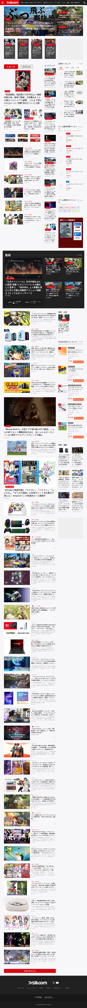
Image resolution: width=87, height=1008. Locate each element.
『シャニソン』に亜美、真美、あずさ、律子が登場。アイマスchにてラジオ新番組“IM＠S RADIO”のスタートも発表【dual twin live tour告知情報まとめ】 (43, 920)
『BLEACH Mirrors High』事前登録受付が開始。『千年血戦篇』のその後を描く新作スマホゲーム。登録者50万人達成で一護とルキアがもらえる (43, 747)
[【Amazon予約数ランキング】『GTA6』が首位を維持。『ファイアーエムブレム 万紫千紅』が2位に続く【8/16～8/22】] (17, 715)
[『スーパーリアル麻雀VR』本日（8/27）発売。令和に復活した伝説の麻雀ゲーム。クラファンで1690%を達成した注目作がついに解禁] (79, 112)
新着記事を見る (30, 971)
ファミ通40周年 (37, 537)
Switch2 (27, 2)
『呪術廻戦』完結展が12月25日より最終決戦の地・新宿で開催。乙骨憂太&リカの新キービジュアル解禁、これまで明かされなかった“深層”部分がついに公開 (23, 98)
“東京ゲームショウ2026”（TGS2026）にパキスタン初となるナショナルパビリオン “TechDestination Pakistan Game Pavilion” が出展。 (43, 701)
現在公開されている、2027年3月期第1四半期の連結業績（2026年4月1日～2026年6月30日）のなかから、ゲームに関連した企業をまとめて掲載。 (43, 632)
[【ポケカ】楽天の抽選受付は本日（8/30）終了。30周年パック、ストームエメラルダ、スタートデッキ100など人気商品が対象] (13, 206)
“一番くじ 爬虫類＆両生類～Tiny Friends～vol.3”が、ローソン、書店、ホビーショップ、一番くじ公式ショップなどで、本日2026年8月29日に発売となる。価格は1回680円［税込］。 (43, 908)
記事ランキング (64, 64)
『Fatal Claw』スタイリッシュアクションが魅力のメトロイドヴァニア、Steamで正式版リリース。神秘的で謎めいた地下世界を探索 (43, 592)
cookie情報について (57, 988)
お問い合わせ (21, 988)
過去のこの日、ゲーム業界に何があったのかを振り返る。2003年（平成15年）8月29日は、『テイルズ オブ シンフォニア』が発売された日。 (43, 890)
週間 (72, 67)
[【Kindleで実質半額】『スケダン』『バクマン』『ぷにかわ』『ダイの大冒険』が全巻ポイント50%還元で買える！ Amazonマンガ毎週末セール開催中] (30, 472)
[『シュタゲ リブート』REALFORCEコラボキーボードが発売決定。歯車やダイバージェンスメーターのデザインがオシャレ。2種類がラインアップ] (17, 784)
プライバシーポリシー (32, 988)
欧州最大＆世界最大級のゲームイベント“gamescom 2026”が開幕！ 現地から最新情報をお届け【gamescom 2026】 (50, 170)
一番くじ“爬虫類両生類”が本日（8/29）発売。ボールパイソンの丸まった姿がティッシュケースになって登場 (69, 94)
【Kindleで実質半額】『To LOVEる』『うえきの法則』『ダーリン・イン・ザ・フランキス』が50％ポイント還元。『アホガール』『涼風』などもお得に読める (43, 868)
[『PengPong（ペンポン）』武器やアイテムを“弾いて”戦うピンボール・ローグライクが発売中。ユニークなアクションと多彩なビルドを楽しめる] (17, 577)
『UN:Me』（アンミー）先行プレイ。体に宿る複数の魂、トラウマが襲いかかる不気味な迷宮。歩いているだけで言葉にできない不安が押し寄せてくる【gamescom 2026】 (50, 103)
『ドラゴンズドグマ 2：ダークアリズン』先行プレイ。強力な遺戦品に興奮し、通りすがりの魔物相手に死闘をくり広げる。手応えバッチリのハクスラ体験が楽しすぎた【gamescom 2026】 (50, 192)
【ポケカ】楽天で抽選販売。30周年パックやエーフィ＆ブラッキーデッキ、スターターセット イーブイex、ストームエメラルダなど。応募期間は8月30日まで (63, 482)
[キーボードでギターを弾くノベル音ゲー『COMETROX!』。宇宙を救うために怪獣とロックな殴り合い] (13, 192)
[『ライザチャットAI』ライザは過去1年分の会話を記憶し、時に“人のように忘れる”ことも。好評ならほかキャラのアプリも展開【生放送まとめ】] (50, 71)
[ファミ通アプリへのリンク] (38, 997)
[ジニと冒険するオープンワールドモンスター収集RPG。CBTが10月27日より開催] (17, 819)
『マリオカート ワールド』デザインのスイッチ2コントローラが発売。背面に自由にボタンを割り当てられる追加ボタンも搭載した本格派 (43, 506)
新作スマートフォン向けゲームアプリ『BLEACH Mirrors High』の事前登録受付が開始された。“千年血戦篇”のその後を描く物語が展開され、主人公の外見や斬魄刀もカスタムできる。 (43, 753)
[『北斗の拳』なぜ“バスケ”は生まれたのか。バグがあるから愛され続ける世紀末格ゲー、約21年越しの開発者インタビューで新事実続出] (50, 42)
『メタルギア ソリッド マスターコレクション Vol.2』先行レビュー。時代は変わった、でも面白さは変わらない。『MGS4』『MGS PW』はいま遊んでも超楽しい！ (77, 459)
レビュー (8, 19)
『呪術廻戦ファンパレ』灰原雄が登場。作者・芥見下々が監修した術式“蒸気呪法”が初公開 (12, 124)
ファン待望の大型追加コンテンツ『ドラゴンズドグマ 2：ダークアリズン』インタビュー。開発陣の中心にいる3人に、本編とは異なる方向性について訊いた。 (43, 684)
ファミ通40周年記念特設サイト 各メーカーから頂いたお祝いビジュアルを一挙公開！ (43, 541)
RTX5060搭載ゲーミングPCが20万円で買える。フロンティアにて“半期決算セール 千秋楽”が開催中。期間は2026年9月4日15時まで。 (43, 338)
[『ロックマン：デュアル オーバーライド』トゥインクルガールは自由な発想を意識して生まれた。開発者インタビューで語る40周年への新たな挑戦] (17, 664)
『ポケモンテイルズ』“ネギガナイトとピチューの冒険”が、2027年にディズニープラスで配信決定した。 (43, 855)
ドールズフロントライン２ (66, 320)
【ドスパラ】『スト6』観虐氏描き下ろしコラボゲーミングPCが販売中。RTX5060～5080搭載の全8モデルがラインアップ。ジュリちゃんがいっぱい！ (33, 165)
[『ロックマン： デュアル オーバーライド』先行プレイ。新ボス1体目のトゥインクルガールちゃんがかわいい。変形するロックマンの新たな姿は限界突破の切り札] (50, 227)
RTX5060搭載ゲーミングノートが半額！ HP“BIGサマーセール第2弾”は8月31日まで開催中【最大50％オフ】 (43, 644)
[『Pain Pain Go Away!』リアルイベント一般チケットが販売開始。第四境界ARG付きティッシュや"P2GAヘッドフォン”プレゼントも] (17, 836)
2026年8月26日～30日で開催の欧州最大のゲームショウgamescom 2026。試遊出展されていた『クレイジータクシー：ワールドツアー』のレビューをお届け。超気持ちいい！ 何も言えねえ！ (43, 563)
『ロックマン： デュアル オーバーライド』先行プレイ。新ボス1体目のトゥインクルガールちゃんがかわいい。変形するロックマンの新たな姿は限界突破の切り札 (50, 237)
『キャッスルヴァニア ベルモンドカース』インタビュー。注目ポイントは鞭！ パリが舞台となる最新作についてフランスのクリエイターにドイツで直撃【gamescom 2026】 (23, 50)
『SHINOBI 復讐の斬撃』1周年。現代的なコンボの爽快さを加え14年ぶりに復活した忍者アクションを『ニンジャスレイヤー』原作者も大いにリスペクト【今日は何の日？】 (43, 954)
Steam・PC (67, 211)
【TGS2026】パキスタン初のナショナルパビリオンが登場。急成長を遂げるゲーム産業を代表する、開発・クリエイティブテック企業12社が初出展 (43, 696)
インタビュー (62, 27)
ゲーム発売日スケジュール (67, 201)
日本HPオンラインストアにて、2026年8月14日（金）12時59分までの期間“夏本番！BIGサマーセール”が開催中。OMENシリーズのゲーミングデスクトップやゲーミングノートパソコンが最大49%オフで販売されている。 (43, 649)
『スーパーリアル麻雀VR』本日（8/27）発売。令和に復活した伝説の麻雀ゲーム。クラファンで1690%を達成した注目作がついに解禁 (69, 113)
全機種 (61, 207)
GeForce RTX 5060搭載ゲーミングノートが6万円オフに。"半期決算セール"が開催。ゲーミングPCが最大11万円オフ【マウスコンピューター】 (43, 384)
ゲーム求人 (57, 2)
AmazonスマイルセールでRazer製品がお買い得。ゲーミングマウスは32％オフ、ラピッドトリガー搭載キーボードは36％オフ (43, 523)
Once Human (37, 726)
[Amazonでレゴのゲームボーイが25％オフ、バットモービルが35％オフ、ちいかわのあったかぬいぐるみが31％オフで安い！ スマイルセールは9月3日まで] (13, 219)
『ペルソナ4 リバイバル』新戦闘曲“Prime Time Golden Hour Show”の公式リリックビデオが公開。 (43, 320)
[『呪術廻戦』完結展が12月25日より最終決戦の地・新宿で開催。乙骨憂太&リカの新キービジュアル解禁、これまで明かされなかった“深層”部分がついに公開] (23, 81)
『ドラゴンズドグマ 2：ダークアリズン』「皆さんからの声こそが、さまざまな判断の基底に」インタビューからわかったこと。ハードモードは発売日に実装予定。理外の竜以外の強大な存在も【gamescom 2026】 (69, 31)
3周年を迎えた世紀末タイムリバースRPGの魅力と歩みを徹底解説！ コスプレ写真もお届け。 (43, 610)
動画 (68, 2)
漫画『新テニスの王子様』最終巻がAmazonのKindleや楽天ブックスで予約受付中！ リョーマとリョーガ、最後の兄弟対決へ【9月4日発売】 (43, 350)
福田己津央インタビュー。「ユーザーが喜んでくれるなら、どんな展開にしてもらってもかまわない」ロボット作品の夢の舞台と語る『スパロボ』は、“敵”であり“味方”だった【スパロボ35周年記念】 (77, 482)
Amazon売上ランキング (67, 342)
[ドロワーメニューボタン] (2, 2)
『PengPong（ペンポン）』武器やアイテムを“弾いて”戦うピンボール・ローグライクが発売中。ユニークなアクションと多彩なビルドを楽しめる (43, 575)
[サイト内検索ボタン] (84, 2)
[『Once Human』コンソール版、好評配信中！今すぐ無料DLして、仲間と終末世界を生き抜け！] (17, 733)
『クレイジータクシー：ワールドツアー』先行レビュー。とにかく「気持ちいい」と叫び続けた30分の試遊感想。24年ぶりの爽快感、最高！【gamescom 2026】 (30, 27)
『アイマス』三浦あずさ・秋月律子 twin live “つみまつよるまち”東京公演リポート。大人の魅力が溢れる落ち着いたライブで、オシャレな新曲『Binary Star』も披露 (43, 937)
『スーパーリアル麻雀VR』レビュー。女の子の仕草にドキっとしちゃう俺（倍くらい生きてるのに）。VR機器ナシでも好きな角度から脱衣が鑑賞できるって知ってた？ (77, 504)
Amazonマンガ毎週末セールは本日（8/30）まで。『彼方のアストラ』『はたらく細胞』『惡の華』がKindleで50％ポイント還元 (33, 125)
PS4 (60, 211)
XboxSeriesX (75, 211)
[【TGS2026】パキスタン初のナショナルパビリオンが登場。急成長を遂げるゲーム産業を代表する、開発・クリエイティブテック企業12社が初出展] (17, 698)
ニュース (63, 2)
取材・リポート (63, 12)
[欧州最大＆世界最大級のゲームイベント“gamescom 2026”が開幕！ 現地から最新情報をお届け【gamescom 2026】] (50, 160)
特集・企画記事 (75, 2)
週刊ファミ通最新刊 (67, 220)
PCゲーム (40, 2)
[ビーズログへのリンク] (49, 997)
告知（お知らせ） (36, 829)
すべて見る (80, 63)
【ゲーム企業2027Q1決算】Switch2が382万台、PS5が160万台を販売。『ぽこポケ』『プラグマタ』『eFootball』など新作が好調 (43, 627)
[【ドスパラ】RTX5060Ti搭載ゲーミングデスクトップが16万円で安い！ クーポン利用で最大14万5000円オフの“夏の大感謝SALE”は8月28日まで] (63, 450)
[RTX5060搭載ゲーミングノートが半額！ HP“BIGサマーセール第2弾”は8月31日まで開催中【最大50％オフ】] (17, 646)
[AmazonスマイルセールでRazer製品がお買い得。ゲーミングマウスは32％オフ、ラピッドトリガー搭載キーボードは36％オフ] (17, 526)
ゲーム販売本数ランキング (67, 127)
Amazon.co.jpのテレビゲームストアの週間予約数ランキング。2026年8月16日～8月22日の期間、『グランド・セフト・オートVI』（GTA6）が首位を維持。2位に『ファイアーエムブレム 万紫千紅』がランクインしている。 (43, 718)
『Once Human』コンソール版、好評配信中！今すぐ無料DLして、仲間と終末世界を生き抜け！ (43, 730)
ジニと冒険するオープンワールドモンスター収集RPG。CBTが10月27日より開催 (43, 817)
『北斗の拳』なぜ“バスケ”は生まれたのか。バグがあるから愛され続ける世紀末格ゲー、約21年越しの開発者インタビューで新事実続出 (50, 50)
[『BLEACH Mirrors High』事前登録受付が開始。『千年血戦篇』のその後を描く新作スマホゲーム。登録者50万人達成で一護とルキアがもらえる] (17, 750)
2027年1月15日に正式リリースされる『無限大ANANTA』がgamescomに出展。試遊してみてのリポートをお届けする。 (43, 804)
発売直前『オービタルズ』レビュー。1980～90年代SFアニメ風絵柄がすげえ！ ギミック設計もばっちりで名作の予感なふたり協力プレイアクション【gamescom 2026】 (9, 50)
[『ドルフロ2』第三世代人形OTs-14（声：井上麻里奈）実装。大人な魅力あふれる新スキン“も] (63, 317)
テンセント (33, 820)
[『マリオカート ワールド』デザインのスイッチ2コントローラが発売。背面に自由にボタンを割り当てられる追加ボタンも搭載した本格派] (17, 508)
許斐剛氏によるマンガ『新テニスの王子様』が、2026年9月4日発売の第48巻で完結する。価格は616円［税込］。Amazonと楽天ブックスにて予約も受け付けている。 (43, 355)
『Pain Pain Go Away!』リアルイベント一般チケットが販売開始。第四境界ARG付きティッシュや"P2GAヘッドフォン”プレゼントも (43, 833)
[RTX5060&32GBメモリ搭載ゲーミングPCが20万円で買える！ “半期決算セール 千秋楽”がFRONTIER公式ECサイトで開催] (17, 335)
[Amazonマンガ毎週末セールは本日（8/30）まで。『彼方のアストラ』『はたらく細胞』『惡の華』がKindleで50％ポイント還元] (33, 114)
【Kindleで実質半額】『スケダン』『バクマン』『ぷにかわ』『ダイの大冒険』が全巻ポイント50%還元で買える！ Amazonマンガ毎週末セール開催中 (29, 493)
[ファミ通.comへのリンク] (12, 3)
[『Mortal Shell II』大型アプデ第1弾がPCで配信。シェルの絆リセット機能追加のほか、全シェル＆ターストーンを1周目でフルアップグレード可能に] (30, 411)
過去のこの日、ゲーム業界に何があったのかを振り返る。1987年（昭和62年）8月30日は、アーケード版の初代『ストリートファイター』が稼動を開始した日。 (43, 451)
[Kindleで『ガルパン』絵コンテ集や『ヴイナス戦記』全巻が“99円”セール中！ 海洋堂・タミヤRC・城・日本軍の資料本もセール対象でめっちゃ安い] (13, 179)
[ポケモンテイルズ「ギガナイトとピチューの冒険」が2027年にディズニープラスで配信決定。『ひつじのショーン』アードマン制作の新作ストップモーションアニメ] (17, 853)
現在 (61, 67)
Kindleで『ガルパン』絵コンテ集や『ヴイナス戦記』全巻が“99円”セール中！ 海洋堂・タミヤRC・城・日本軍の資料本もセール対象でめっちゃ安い (32, 178)
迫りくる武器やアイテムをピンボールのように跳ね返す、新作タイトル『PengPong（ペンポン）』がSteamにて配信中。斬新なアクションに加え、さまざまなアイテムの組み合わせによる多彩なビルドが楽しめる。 (43, 580)
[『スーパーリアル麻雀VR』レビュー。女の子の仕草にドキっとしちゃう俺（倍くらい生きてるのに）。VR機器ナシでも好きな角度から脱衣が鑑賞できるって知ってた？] (77, 495)
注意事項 (48, 988)
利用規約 (42, 988)
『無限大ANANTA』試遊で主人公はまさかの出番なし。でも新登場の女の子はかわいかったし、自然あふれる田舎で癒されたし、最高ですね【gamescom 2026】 (70, 16)
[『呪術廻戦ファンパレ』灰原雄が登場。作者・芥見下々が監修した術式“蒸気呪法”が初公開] (13, 114)
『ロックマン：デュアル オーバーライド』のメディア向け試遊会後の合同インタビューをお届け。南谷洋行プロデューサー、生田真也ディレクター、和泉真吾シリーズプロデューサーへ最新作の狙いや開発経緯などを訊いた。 (43, 666)
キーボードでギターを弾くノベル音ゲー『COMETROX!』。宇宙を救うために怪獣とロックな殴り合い (32, 192)
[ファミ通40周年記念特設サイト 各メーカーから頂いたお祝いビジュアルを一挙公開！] (17, 543)
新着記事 (26, 66)
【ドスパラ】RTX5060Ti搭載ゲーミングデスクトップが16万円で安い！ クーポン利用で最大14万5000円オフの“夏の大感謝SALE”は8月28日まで (63, 459)
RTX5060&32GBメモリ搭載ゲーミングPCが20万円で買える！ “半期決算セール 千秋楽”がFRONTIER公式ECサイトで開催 (43, 333)
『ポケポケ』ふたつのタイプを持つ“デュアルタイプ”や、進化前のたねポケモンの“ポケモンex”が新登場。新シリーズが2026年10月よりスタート (43, 764)
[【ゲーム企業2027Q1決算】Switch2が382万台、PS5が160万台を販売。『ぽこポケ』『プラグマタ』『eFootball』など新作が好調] (17, 629)
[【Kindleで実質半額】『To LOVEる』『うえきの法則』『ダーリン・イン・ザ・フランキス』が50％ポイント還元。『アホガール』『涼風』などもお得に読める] (17, 870)
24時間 (67, 67)
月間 (77, 67)
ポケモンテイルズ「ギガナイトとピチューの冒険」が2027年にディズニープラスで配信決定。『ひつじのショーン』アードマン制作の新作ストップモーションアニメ (43, 851)
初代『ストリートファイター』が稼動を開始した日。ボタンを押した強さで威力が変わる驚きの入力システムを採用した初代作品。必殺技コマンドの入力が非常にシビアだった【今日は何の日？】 (43, 445)
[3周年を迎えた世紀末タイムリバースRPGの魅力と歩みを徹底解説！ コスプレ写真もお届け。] (17, 612)
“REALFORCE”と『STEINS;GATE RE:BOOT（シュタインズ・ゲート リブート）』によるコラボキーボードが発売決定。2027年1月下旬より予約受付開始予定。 (43, 787)
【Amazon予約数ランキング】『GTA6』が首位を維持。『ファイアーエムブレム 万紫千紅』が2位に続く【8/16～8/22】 (43, 713)
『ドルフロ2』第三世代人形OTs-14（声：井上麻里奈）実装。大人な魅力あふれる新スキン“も (63, 327)
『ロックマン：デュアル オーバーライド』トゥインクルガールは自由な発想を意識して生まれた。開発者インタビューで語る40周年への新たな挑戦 (43, 661)
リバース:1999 (37, 606)
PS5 (35, 2)
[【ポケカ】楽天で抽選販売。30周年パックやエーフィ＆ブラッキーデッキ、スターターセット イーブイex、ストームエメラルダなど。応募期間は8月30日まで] (63, 473)
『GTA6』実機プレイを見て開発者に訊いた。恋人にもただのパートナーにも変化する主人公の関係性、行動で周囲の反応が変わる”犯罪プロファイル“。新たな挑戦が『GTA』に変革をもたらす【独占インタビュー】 (37, 50)
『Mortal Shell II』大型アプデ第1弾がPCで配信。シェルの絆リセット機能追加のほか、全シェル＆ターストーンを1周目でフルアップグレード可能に (29, 432)
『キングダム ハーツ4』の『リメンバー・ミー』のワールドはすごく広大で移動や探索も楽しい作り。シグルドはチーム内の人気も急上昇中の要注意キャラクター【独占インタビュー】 (50, 125)
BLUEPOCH (34, 614)
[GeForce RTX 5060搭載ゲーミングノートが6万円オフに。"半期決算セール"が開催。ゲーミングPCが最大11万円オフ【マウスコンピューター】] (17, 387)
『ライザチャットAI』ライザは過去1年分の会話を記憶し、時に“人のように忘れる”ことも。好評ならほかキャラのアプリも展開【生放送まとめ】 (50, 81)
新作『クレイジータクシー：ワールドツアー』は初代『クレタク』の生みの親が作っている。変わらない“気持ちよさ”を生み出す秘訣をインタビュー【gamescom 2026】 (53, 293)
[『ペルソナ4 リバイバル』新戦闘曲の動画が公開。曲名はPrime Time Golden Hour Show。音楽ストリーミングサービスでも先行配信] (79, 83)
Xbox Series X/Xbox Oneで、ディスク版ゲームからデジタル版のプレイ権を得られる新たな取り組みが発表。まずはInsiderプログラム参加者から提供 (50, 148)
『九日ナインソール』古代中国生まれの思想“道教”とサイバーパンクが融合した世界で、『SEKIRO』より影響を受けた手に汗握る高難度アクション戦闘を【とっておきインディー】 (33, 152)
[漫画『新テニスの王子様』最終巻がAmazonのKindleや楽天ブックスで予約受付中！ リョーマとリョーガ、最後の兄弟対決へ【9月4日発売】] (17, 352)
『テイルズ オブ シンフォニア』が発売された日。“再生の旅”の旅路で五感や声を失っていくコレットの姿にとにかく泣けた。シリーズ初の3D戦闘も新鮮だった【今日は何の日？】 (43, 885)
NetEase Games (35, 734)
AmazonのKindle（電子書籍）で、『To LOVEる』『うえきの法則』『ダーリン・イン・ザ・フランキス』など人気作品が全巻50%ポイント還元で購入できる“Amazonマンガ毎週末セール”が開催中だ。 (43, 873)
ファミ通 (33, 545)
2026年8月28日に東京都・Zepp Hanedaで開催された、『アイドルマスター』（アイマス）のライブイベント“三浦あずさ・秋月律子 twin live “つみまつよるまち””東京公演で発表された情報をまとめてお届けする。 (43, 925)
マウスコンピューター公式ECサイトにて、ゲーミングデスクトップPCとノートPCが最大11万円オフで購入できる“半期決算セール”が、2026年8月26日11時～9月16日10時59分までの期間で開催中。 (43, 390)
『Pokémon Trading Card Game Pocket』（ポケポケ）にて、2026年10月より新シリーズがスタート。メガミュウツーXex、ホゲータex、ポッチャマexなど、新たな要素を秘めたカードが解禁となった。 (43, 770)
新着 (22, 2)
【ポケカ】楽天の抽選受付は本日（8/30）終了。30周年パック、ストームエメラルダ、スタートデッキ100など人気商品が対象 (33, 205)
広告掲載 (67, 988)
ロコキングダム (37, 812)
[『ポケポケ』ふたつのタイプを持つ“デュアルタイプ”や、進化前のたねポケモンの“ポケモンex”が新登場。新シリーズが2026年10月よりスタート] (17, 767)
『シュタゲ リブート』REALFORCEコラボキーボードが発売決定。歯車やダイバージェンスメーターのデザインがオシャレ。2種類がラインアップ (43, 782)
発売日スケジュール (49, 2)
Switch (31, 2)
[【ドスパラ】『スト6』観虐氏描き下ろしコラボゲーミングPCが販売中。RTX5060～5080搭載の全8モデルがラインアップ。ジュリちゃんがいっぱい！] (13, 166)
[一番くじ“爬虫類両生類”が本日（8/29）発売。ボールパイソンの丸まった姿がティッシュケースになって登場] (79, 92)
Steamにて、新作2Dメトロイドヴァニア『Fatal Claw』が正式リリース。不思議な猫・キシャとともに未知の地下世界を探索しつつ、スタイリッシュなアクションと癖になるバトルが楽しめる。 (43, 597)
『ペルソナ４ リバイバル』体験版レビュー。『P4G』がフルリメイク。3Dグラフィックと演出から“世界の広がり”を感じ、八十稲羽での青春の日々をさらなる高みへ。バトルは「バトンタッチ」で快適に (50, 214)
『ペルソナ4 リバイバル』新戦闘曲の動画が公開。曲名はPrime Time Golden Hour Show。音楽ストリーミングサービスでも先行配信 (69, 84)
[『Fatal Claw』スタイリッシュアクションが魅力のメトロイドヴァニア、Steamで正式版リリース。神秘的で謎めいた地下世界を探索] (17, 595)
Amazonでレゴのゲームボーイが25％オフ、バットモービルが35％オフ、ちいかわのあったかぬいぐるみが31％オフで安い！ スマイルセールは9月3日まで (33, 218)
